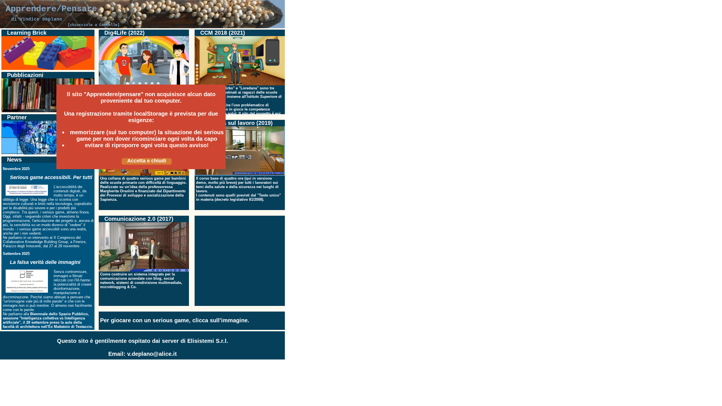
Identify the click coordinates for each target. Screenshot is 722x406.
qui (278, 113)
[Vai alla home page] (142, 27)
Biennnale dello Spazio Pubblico (59, 314)
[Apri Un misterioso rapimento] (144, 174)
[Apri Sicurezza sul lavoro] (240, 174)
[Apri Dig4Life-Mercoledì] (144, 84)
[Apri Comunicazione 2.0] (144, 270)
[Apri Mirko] (240, 84)
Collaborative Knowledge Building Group (35, 242)
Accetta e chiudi (146, 161)
